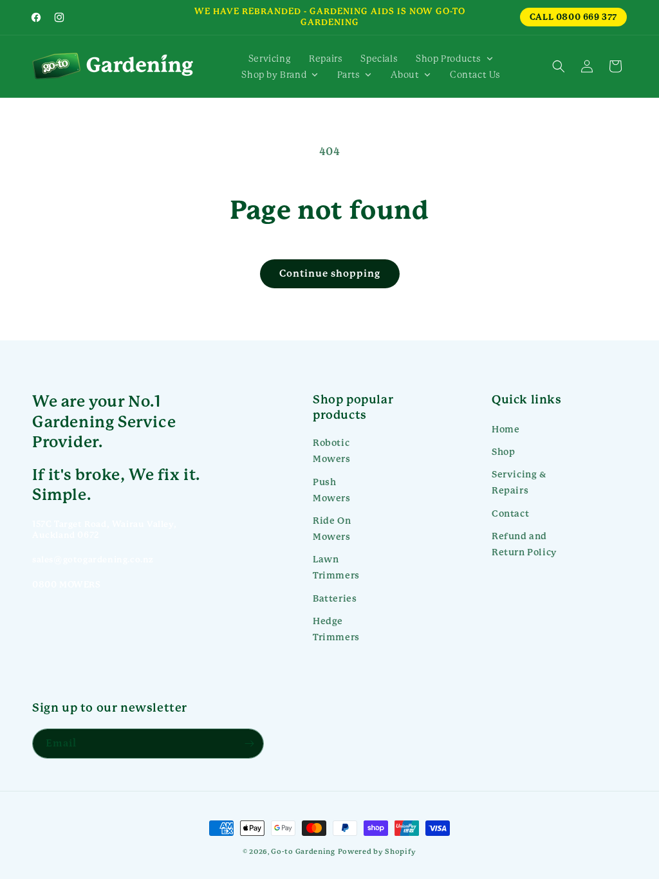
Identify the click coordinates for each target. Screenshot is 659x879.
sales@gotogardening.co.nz (93, 559)
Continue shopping (329, 273)
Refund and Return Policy (524, 544)
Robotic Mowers (332, 451)
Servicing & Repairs (519, 482)
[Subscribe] (249, 743)
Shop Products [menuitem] (448, 58)
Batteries (335, 598)
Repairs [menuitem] (325, 58)
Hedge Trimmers (336, 629)
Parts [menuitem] (348, 74)
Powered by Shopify (377, 851)
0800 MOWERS (66, 584)
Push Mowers (332, 490)
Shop (503, 452)
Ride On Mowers (332, 528)
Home (505, 429)
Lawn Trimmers (336, 567)
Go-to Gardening (303, 851)
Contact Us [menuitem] (475, 74)
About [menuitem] (405, 74)
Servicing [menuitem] (269, 58)
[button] (558, 66)
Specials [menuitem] (379, 58)
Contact (510, 513)
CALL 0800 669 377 (573, 17)
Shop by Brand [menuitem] (273, 74)
